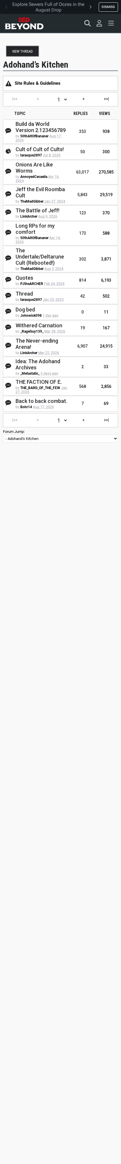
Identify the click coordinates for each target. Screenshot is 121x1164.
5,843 (82, 194)
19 (82, 328)
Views (104, 113)
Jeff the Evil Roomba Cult (40, 192)
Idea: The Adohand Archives (38, 364)
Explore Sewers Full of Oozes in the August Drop (48, 7)
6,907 (82, 346)
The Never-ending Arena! (37, 344)
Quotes (24, 278)
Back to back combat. (41, 401)
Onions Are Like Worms (34, 167)
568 (82, 386)
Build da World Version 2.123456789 (41, 127)
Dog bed (25, 309)
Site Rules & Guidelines (37, 83)
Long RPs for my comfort (35, 229)
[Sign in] (99, 23)
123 (82, 213)
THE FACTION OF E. (39, 382)
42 (82, 296)
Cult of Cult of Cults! (40, 149)
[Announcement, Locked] (8, 83)
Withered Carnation (39, 325)
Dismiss (108, 7)
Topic (19, 113)
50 (82, 151)
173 (82, 233)
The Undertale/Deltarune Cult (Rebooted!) (40, 256)
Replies (80, 113)
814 (82, 280)
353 (82, 131)
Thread (24, 294)
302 (82, 259)
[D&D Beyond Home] (24, 23)
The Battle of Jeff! (37, 210)
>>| (106, 98)
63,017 (82, 172)
